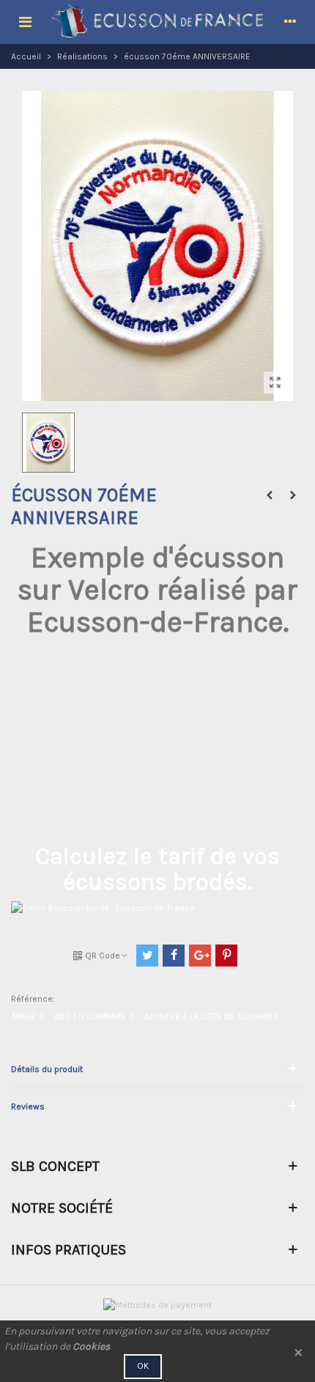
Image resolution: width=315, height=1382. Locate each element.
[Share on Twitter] (147, 956)
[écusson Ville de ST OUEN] (270, 495)
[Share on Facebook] (174, 956)
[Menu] (25, 22)
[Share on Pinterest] (226, 956)
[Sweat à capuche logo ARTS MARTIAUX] (293, 495)
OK (143, 1366)
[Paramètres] (290, 22)
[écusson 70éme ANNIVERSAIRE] (275, 382)
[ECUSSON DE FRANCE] (157, 22)
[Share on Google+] (200, 956)
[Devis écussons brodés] (103, 907)
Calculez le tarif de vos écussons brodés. (157, 869)
